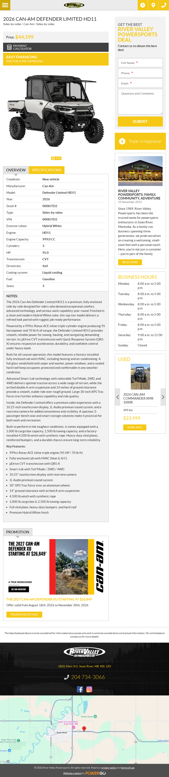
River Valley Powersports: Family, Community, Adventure (139, 194)
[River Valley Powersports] (74, 5)
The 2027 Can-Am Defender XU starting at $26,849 (49, 599)
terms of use (127, 767)
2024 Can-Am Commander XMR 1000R (138, 398)
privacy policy (108, 767)
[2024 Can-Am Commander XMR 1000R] (140, 377)
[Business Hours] (143, 5)
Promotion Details (24, 614)
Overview (16, 170)
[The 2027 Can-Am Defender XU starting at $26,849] (55, 567)
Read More (130, 262)
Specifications (46, 170)
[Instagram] (89, 689)
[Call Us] (164, 5)
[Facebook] (80, 689)
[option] (140, 397)
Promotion (17, 532)
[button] (117, 397)
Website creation (72, 773)
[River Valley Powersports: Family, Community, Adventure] (140, 171)
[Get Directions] (153, 5)
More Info (134, 427)
